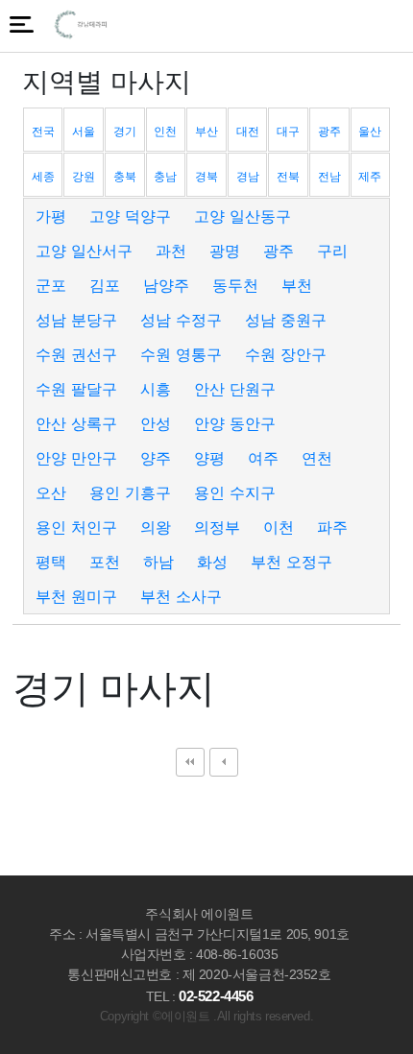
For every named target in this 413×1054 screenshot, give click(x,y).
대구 (288, 131)
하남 (158, 561)
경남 (247, 176)
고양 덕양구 (130, 216)
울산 (369, 131)
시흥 (155, 388)
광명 (224, 250)
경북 (206, 176)
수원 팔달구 (76, 388)
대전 (247, 131)
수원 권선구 (76, 354)
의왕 (155, 527)
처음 (190, 762)
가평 (51, 216)
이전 (223, 762)
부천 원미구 (76, 596)
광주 (329, 131)
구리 (332, 250)
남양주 (166, 285)
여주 (263, 457)
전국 (43, 131)
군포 (51, 285)
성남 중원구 (286, 319)
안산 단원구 (235, 388)
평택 (51, 561)
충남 (165, 176)
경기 (124, 131)
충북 (124, 176)
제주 (369, 176)
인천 (165, 131)
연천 (317, 457)
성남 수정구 (181, 319)
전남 (329, 176)
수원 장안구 (286, 354)
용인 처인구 (76, 527)
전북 (288, 176)
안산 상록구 (76, 423)
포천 (104, 561)
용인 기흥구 (130, 492)
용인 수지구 (235, 492)
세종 (43, 176)
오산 (51, 492)
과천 (171, 250)
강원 (83, 176)
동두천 (235, 285)
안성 (155, 423)
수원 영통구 (181, 354)
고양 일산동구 (242, 216)
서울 (83, 131)
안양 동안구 (235, 423)
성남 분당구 (76, 319)
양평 (209, 457)
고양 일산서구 (84, 250)
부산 (206, 131)
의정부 (217, 527)
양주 (155, 457)
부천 (296, 285)
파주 (332, 527)
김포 (104, 285)
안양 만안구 (76, 457)
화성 (212, 561)
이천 (278, 527)
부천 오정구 (291, 561)
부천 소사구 (181, 596)
